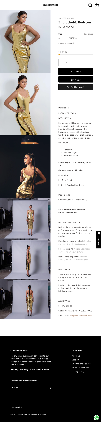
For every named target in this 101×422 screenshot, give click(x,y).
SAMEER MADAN (66, 18)
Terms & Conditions (80, 367)
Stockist (75, 360)
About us (76, 356)
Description (63, 108)
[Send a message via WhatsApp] (97, 418)
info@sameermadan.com (80, 315)
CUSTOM (73, 38)
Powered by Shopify (38, 414)
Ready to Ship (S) (66, 43)
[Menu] (4, 5)
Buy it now (75, 80)
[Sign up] (50, 388)
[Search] (90, 5)
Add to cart (76, 71)
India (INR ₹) (15, 407)
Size (75, 34)
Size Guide (88, 34)
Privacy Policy (78, 371)
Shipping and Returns (81, 364)
